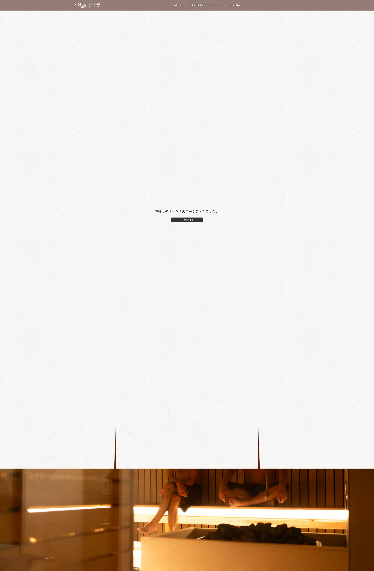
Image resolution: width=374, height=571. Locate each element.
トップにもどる (187, 220)
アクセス (222, 5)
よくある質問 (234, 5)
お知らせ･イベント (209, 5)
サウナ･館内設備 (192, 5)
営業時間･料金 (177, 5)
